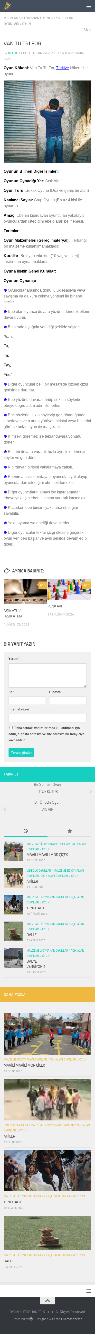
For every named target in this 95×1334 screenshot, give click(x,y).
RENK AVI (55, 606)
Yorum (14, 659)
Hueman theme (71, 1319)
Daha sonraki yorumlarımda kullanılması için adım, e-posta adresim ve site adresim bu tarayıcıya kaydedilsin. (46, 734)
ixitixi (12, 53)
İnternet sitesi (19, 709)
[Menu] (89, 6)
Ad (12, 692)
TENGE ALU (35, 908)
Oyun (26, 24)
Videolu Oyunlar (39, 870)
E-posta (56, 692)
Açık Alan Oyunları (54, 876)
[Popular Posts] (69, 831)
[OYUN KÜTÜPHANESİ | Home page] (8, 6)
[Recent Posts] (26, 831)
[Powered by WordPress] (31, 1319)
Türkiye (62, 68)
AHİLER (32, 881)
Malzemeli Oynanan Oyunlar (47, 897)
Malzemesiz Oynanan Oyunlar (29, 18)
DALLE (32, 935)
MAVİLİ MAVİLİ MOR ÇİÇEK (47, 855)
